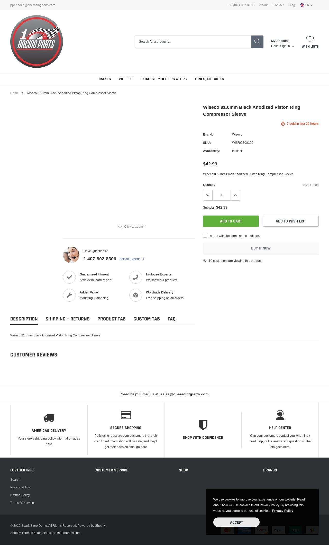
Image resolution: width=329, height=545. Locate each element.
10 (210, 261)
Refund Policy (20, 495)
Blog (292, 5)
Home (14, 93)
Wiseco (237, 134)
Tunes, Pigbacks (209, 79)
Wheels (126, 79)
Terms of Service (22, 503)
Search (15, 479)
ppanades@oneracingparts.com (32, 5)
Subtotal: (209, 207)
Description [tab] (24, 319)
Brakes (104, 79)
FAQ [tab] (172, 319)
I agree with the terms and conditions (234, 236)
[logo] (36, 41)
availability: (211, 151)
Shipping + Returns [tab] (67, 319)
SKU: (207, 143)
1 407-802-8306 (100, 258)
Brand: (208, 134)
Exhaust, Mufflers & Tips (163, 79)
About (263, 5)
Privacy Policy (20, 487)
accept (236, 522)
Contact (278, 5)
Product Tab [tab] (111, 319)
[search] (257, 41)
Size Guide (311, 185)
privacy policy (282, 511)
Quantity (209, 185)
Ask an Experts (130, 259)
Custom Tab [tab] (146, 319)
